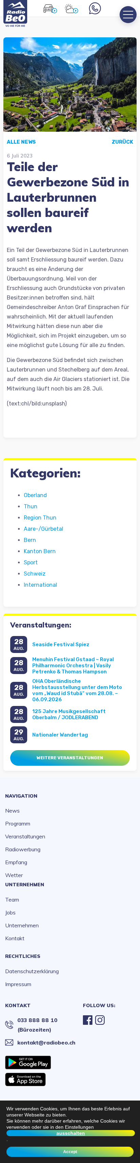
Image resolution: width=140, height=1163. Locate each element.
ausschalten (70, 1133)
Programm (17, 823)
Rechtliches (22, 956)
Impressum (18, 984)
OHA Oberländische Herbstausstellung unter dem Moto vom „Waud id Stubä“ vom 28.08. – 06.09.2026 (77, 690)
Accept (70, 1151)
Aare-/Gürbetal (43, 529)
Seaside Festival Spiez (60, 644)
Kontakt (14, 938)
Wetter (14, 875)
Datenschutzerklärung (32, 971)
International (40, 585)
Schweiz (35, 573)
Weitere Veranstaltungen (70, 757)
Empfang (16, 862)
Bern (30, 540)
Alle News (21, 142)
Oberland (35, 495)
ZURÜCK (122, 142)
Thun (30, 506)
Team (12, 899)
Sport (31, 562)
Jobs (10, 912)
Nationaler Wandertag (60, 735)
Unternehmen (24, 885)
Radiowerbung (22, 849)
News (12, 810)
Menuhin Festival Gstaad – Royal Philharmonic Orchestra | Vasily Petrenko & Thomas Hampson (73, 665)
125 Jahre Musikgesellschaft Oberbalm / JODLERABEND (69, 714)
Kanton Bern (40, 551)
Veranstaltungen (25, 836)
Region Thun (40, 517)
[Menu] (128, 14)
